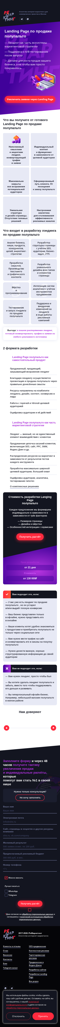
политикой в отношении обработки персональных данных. (36, 918)
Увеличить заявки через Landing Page (30, 99)
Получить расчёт (30, 536)
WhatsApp (13, 891)
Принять (43, 1016)
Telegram (12, 895)
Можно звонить (15, 877)
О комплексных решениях (24, 486)
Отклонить (18, 1016)
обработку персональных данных (37, 914)
